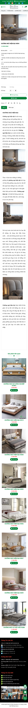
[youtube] (12, 3)
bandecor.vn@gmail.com (20, 1)
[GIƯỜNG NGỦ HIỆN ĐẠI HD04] (14, 7)
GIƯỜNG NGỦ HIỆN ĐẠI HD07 (14, 558)
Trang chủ (3, 10)
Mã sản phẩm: (4, 50)
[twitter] (9, 3)
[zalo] (22, 3)
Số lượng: (3, 90)
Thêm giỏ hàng (14, 95)
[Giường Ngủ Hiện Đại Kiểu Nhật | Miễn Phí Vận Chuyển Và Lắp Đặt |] (14, 27)
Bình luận (11, 107)
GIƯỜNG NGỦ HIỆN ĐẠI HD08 (14, 454)
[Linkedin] (11, 103)
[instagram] (16, 3)
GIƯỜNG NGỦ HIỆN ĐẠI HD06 (14, 524)
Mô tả (4, 107)
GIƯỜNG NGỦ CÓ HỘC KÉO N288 (14, 627)
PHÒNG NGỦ (10, 10)
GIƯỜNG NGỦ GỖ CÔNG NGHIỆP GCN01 (14, 384)
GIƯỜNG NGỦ (18, 10)
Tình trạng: (3, 87)
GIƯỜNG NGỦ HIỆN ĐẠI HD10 (14, 420)
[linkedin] (19, 3)
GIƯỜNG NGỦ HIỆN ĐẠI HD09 (14, 593)
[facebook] (5, 3)
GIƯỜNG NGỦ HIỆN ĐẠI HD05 (14, 489)
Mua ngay (14, 98)
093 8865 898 (10, 1)
